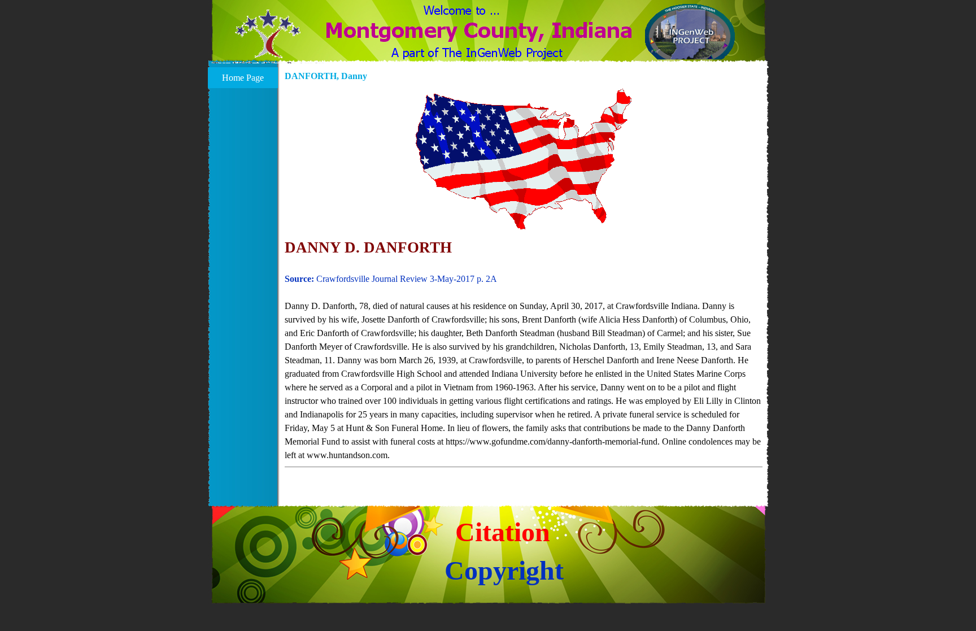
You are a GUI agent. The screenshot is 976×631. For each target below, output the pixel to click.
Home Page (243, 77)
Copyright (504, 570)
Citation (502, 532)
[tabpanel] (523, 360)
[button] (268, 40)
